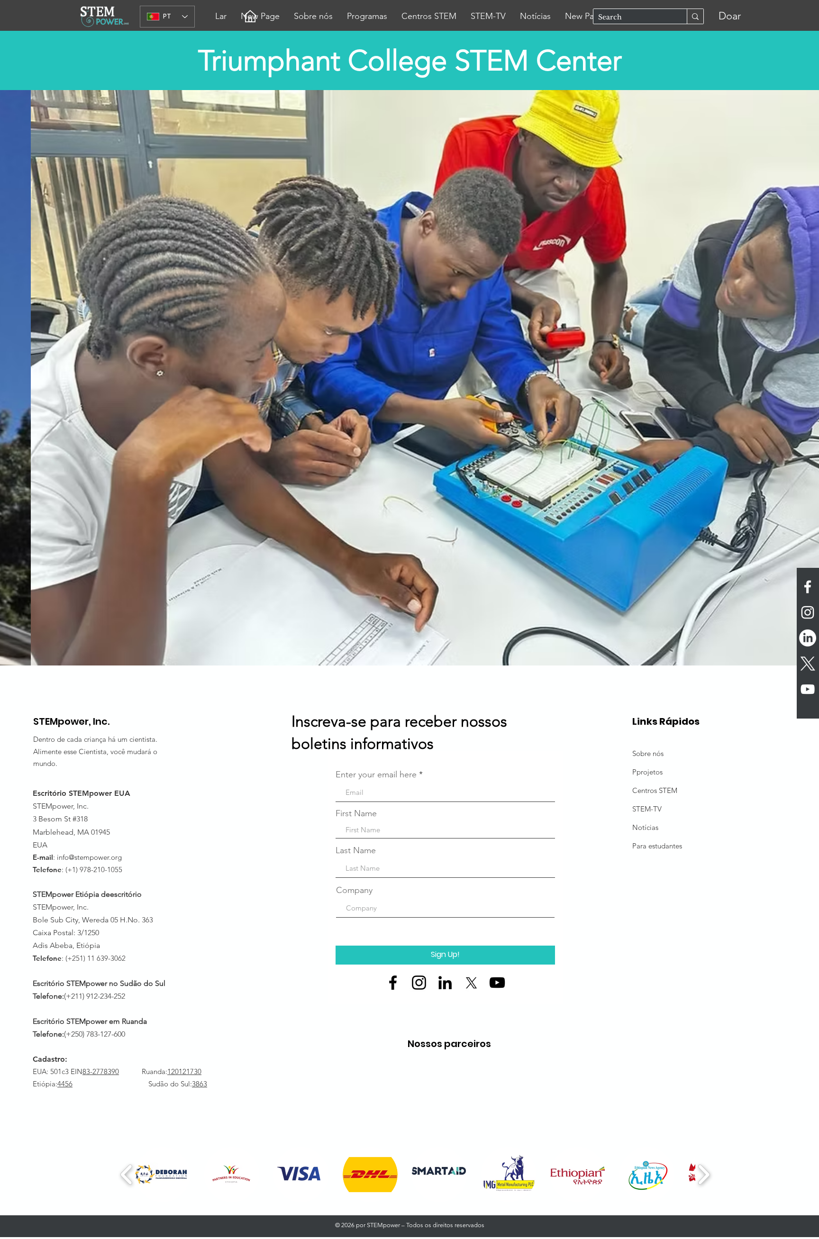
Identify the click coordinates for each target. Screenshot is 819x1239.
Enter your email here (376, 774)
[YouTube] (497, 982)
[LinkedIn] (807, 638)
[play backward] (126, 1174)
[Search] (695, 16)
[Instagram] (419, 982)
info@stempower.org (89, 857)
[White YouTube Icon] (807, 689)
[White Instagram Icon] (807, 612)
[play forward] (703, 1174)
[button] (409, 377)
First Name (356, 813)
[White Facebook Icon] (807, 586)
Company (354, 890)
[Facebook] (392, 982)
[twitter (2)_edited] (471, 982)
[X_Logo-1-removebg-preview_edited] (807, 663)
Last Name (356, 850)
